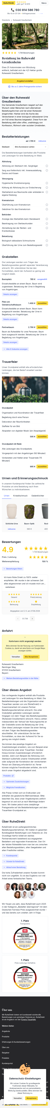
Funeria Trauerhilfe (28, 1019)
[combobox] (30, 146)
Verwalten (16, 657)
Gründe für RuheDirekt (15, 861)
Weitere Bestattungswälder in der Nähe (22, 678)
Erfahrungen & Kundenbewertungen (16, 1042)
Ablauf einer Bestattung (15, 867)
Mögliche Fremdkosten (15, 787)
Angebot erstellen (25, 81)
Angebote (6, 1031)
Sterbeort (5, 147)
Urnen (6, 495)
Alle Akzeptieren (31, 657)
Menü (44, 3)
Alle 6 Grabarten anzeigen (16, 349)
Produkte (7, 776)
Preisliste (5, 1058)
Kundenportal (11, 856)
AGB (46, 1092)
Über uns (5, 1047)
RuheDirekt (8, 3)
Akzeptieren (31, 1098)
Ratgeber (5, 1053)
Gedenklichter (37, 495)
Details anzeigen (10, 294)
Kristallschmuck (20, 495)
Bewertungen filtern (14, 569)
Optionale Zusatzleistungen (17, 782)
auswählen (42, 303)
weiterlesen (10, 587)
